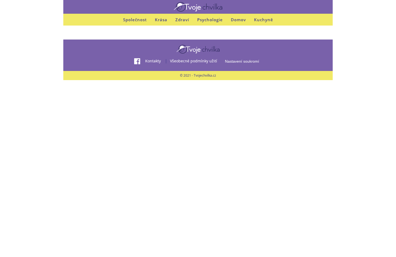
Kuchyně (263, 19)
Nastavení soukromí (242, 61)
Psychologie (210, 19)
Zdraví (182, 19)
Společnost (135, 19)
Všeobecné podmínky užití (193, 60)
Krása (161, 19)
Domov (238, 19)
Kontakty (153, 60)
